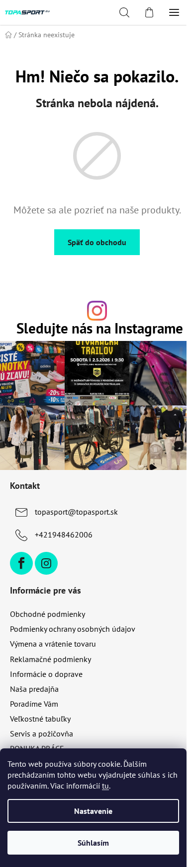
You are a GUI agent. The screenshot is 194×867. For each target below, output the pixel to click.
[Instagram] (46, 563)
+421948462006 (64, 534)
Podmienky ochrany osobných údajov (72, 629)
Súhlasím (93, 843)
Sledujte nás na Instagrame (99, 329)
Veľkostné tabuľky (40, 719)
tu (105, 786)
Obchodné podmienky (47, 614)
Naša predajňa (34, 689)
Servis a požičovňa (41, 733)
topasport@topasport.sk (76, 512)
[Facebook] (21, 563)
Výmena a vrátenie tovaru (53, 644)
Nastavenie (93, 811)
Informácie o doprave (46, 674)
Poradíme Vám (34, 704)
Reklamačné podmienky (50, 659)
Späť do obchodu (97, 242)
